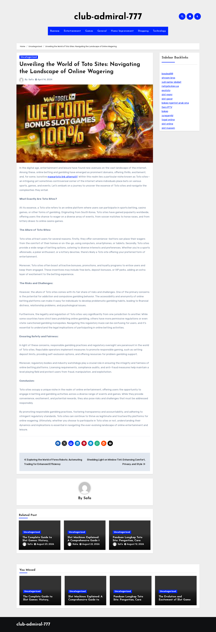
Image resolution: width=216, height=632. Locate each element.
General (102, 31)
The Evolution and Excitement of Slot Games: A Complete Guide (175, 599)
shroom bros (168, 77)
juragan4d (167, 115)
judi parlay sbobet (171, 82)
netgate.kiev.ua (170, 86)
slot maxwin (168, 128)
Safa (31, 79)
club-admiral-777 (108, 17)
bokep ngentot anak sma (175, 103)
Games (89, 31)
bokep (165, 111)
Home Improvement (122, 31)
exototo (166, 90)
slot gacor (167, 98)
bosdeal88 (167, 73)
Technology (159, 31)
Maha (75, 544)
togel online (168, 119)
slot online (167, 123)
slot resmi (167, 94)
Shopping (143, 31)
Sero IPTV (167, 107)
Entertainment (72, 31)
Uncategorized (29, 57)
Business (54, 31)
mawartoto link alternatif (62, 176)
